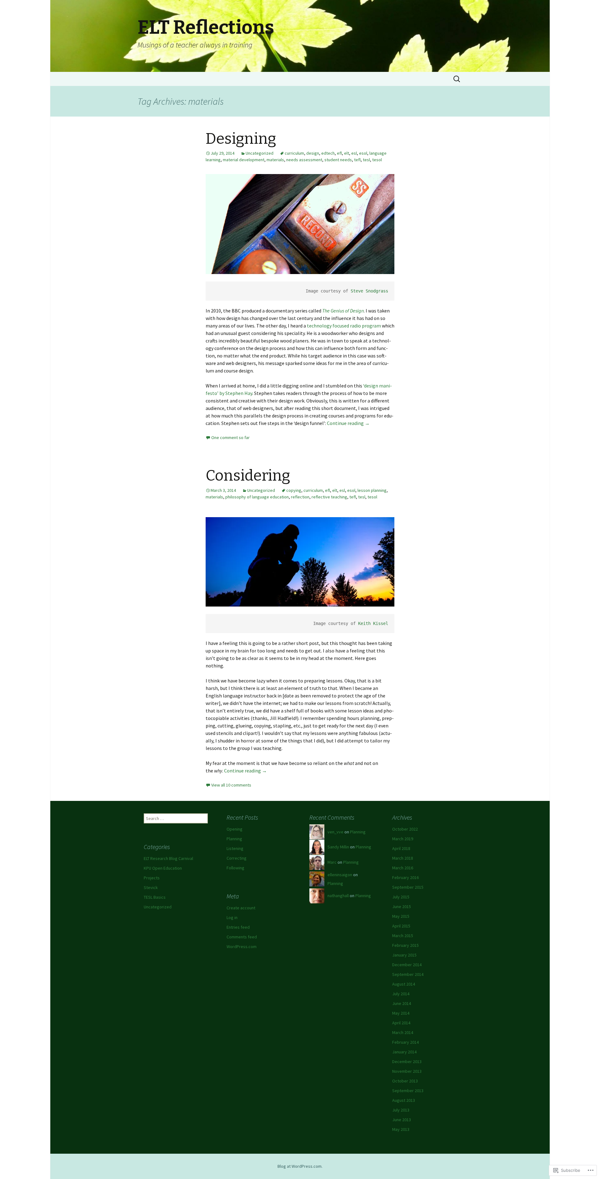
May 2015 (400, 916)
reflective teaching (329, 497)
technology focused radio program (344, 325)
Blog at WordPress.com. (300, 1166)
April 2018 (401, 848)
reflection (300, 497)
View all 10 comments (231, 785)
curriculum (294, 153)
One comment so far (230, 437)
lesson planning (372, 490)
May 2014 (400, 1013)
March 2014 (402, 1032)
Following (235, 868)
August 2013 (403, 1100)
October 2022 (405, 829)
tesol (377, 159)
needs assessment (304, 159)
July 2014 (400, 994)
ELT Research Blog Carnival (168, 858)
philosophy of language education (257, 497)
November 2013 (407, 1071)
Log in (232, 917)
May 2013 (400, 1129)
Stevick (151, 887)
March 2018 (402, 858)
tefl (357, 159)
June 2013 (401, 1119)
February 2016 (405, 877)
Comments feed (242, 937)
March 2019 (402, 839)
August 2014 (403, 984)
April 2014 (401, 1023)
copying (293, 490)
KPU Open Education (163, 868)
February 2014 (405, 1042)
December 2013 (407, 1061)
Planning (234, 839)
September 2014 (407, 974)
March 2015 (402, 935)
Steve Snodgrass (369, 290)
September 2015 (407, 887)
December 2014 (407, 964)
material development (243, 159)
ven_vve (335, 832)
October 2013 (405, 1081)
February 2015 (405, 945)
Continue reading (348, 423)
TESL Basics (155, 897)
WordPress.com (242, 946)
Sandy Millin (338, 847)
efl (339, 153)
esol (363, 153)
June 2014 (401, 1003)
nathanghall (338, 895)
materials (275, 159)
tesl (366, 159)
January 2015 (404, 955)
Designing (241, 139)
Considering (248, 476)
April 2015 (401, 926)
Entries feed (238, 927)
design (312, 153)
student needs (338, 159)
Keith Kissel (373, 623)
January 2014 (404, 1052)
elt (346, 153)
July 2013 (400, 1110)
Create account (241, 908)
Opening (234, 829)
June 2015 (401, 906)
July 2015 (400, 897)
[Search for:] (457, 79)
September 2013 (407, 1090)
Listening (235, 848)
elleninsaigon (340, 874)
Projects (152, 878)
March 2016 (402, 868)
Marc (332, 862)
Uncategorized (259, 153)
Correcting (237, 858)
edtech (328, 153)
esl (354, 153)
